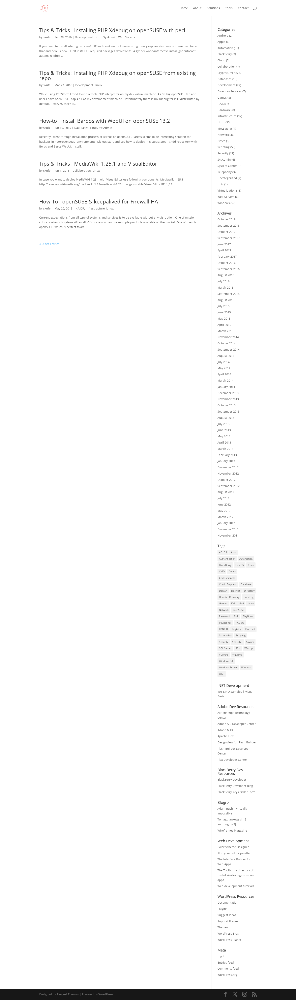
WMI (221, 674)
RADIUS (240, 622)
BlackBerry (224, 54)
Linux (98, 37)
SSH (238, 648)
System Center (227, 166)
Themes (222, 927)
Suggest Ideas (226, 915)
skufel (47, 37)
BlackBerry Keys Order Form (236, 792)
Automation (225, 48)
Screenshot (225, 635)
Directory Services (229, 91)
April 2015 (224, 325)
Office (221, 141)
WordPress (106, 994)
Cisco (251, 565)
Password (224, 616)
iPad (241, 603)
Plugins (222, 909)
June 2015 (224, 312)
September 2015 (228, 294)
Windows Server (228, 667)
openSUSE (238, 610)
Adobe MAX (225, 730)
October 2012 (226, 480)
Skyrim (250, 642)
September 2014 (228, 349)
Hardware (224, 110)
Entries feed (225, 962)
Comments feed (228, 968)
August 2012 (225, 492)
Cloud (221, 60)
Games (222, 97)
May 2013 (223, 436)
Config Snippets (228, 584)
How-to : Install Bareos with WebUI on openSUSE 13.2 (104, 120)
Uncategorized (227, 178)
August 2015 (225, 300)
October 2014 (226, 343)
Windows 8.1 (226, 661)
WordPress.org (227, 975)
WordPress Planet (229, 940)
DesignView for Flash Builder (236, 742)
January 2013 (226, 461)
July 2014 (223, 362)
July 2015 (223, 306)
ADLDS (223, 552)
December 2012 (228, 467)
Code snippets (227, 578)
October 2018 (226, 219)
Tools (229, 8)
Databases (81, 128)
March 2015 (225, 331)
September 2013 (228, 411)
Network (223, 135)
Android (222, 35)
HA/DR (80, 208)
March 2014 (225, 380)
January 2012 (226, 523)
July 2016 (223, 281)
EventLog (248, 597)
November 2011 (228, 535)
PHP (236, 616)
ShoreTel (237, 642)
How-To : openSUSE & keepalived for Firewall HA (98, 201)
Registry (236, 629)
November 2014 (228, 337)
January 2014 (226, 387)
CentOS (239, 565)
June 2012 (224, 504)
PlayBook (248, 616)
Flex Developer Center (232, 760)
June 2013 (224, 430)
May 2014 (223, 368)
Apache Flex (225, 736)
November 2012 (228, 473)
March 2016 (225, 287)
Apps (234, 552)
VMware (223, 654)
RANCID (223, 629)
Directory (249, 590)
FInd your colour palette (233, 853)
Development (84, 37)
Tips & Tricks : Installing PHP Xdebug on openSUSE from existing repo (117, 75)
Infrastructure (95, 208)
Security (222, 153)
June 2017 (224, 244)
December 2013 (228, 393)
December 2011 (228, 529)
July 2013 (223, 424)
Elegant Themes (68, 994)
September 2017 (228, 238)
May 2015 (223, 318)
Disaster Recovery (229, 597)
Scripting (223, 147)
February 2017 (227, 256)
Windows (223, 203)
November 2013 (228, 399)
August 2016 (225, 275)
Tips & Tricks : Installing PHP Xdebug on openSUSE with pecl (112, 30)
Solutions (213, 8)
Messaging (224, 128)
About (197, 8)
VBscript (249, 648)
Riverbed (250, 629)
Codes (232, 571)
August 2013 (225, 418)
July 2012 (223, 498)
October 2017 (226, 232)
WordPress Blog (228, 933)
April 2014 (224, 374)
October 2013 (226, 405)
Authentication (227, 558)
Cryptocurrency (227, 73)
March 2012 (225, 517)
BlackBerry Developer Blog (235, 786)
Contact (243, 8)
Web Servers (126, 37)
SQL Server (225, 648)
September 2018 (228, 225)
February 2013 (227, 455)
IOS (233, 603)
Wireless (246, 667)
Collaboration (82, 170)
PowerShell (225, 622)
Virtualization (226, 190)
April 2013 (224, 442)
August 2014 (225, 356)
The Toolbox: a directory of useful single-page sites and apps (236, 875)
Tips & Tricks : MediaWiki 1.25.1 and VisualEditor (98, 163)
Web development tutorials (235, 886)
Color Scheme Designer (233, 847)
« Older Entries (49, 244)
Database (246, 584)
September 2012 (228, 486)
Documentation (227, 902)
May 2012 (223, 511)
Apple (221, 42)
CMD (222, 571)
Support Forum (227, 921)
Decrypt (235, 590)
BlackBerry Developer (231, 779)
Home (184, 8)
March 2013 (225, 449)
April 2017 (224, 250)
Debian (223, 590)
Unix (220, 184)
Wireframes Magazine (232, 830)
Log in (221, 956)
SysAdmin (110, 37)
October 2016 (226, 263)
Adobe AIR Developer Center (236, 724)
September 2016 (228, 269)
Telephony (224, 172)
